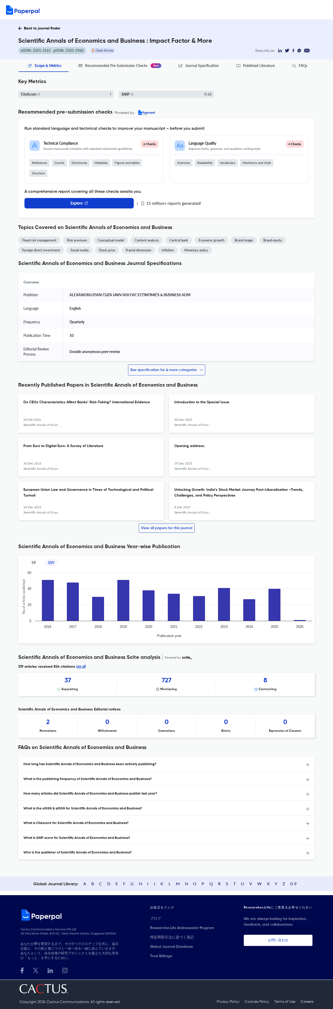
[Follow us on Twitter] (35, 969)
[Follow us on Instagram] (64, 969)
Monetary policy (196, 250)
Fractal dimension (138, 250)
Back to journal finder (42, 28)
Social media (79, 250)
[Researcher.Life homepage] (70, 915)
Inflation (168, 250)
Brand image (244, 240)
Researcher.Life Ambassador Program (182, 928)
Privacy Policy (228, 1002)
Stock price (107, 250)
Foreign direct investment (41, 250)
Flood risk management (39, 240)
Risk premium (77, 240)
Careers (306, 1002)
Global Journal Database (171, 947)
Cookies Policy (257, 1002)
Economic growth (211, 240)
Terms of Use (284, 1002)
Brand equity (272, 240)
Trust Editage (161, 956)
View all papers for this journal (166, 528)
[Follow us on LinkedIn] (50, 969)
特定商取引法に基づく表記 (172, 937)
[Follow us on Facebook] (22, 969)
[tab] (166, 764)
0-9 (293, 883)
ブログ (155, 918)
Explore (76, 203)
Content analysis (147, 240)
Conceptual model (111, 240)
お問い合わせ (278, 940)
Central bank (178, 240)
